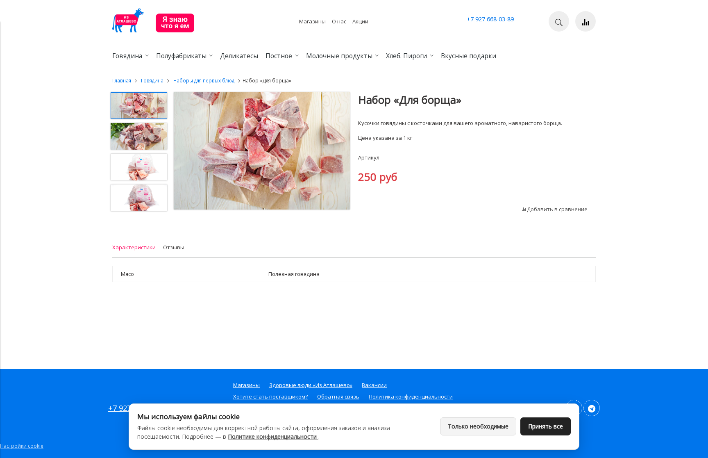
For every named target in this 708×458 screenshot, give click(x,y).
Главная (121, 80)
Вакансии (374, 385)
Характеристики (134, 247)
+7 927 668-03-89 (490, 19)
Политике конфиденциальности (273, 436)
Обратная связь (338, 396)
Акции (360, 21)
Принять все (545, 426)
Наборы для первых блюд (203, 80)
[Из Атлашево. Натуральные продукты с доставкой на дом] (153, 30)
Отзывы (173, 247)
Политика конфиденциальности (411, 396)
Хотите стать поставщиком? (270, 396)
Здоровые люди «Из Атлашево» (310, 385)
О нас (339, 21)
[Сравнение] (585, 21)
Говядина (152, 80)
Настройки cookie (21, 446)
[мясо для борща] (262, 151)
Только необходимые (478, 426)
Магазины (312, 21)
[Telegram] (591, 408)
